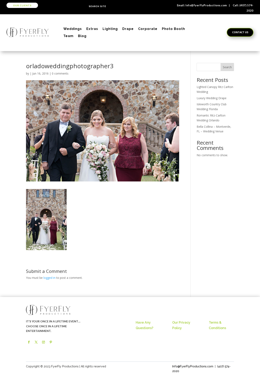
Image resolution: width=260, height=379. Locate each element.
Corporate (147, 29)
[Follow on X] (36, 342)
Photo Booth (173, 29)
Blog (82, 36)
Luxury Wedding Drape (211, 98)
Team (68, 36)
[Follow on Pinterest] (51, 342)
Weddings (72, 29)
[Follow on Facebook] (29, 342)
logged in (49, 278)
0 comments (60, 73)
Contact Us (240, 32)
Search (227, 67)
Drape (128, 29)
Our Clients (22, 5)
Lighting (110, 29)
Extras (92, 29)
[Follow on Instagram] (43, 342)
